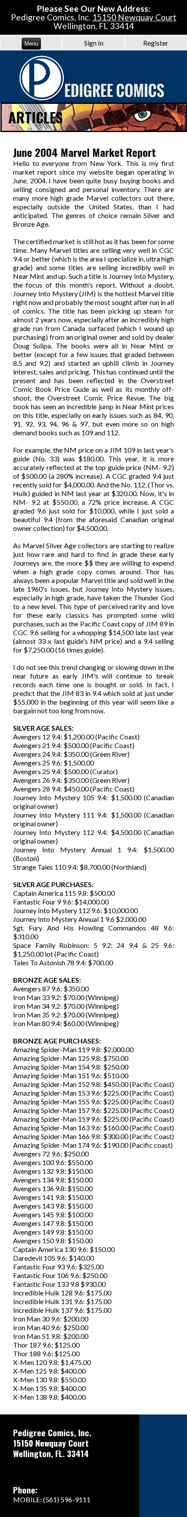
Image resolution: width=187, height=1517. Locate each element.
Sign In (94, 43)
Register (155, 43)
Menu (31, 43)
